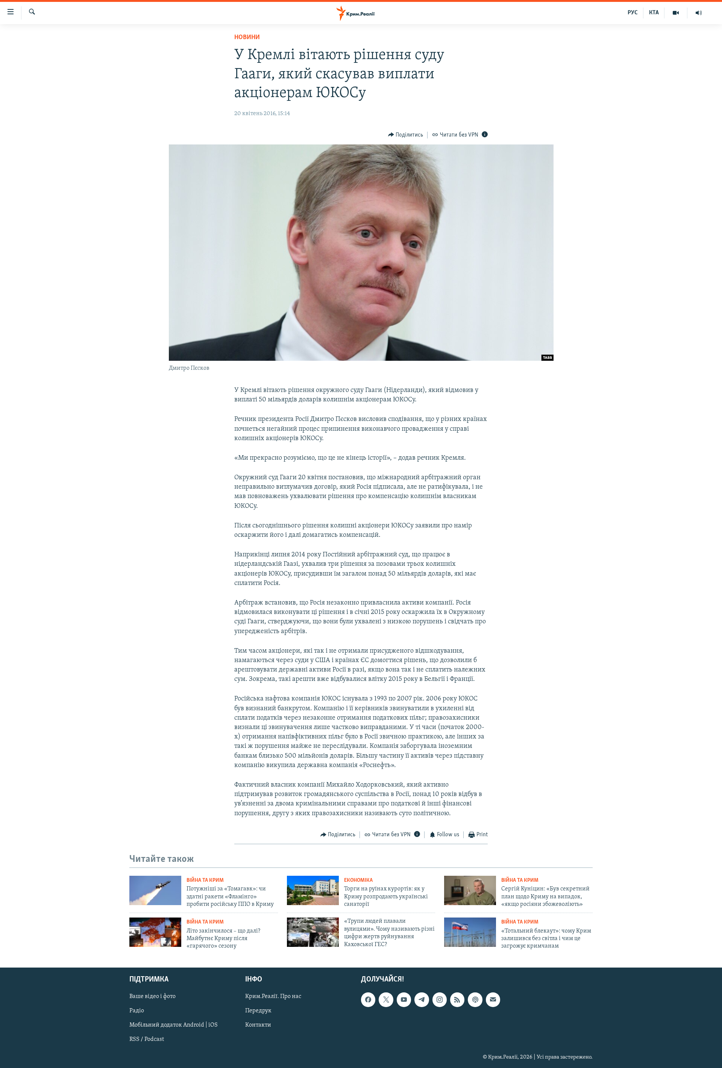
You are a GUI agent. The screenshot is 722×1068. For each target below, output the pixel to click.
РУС (633, 13)
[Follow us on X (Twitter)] (386, 999)
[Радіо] (698, 13)
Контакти (258, 1025)
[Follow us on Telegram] (421, 999)
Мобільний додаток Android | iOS (173, 1025)
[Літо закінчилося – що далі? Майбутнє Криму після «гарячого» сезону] (155, 932)
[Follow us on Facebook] (368, 999)
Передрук (258, 1011)
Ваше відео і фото (152, 997)
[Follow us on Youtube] (404, 999)
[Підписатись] (493, 999)
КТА (654, 13)
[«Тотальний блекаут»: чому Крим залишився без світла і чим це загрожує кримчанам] (470, 932)
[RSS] (457, 999)
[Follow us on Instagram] (439, 999)
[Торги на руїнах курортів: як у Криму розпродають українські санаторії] (313, 890)
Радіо (136, 1011)
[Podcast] (475, 999)
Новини (247, 37)
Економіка (358, 880)
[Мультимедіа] (675, 13)
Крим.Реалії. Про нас (273, 997)
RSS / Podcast (146, 1039)
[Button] (405, 135)
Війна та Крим (205, 880)
